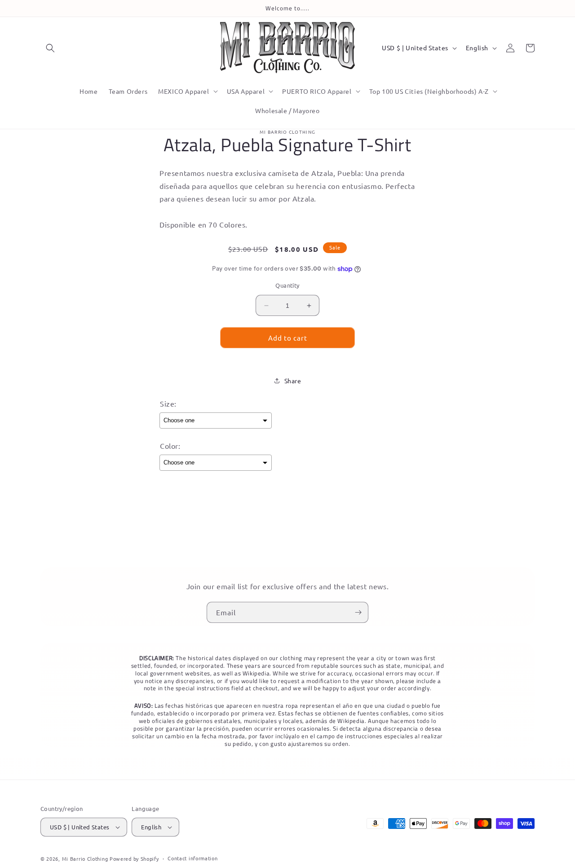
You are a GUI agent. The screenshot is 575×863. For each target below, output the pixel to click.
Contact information (192, 858)
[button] (50, 48)
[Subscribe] (358, 612)
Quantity (287, 285)
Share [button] (292, 381)
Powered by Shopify (134, 858)
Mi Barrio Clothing (85, 858)
